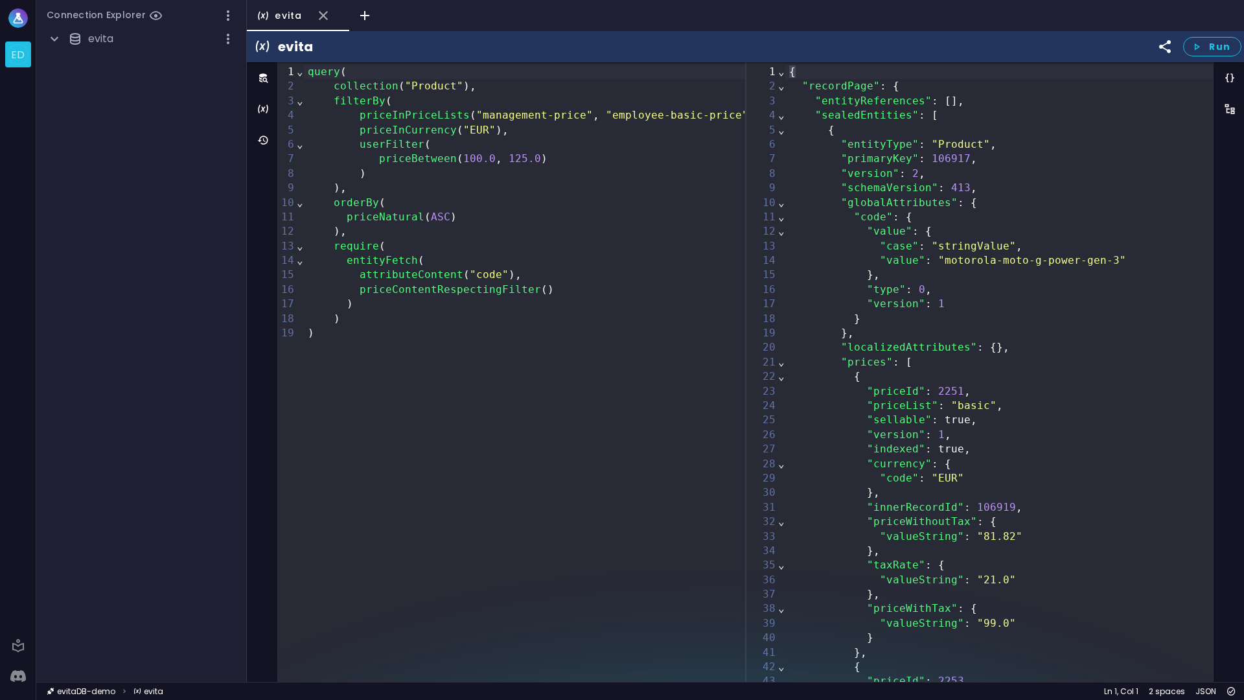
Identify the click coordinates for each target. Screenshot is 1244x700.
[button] (228, 15)
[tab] (298, 15)
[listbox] (18, 54)
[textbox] (562, 372)
